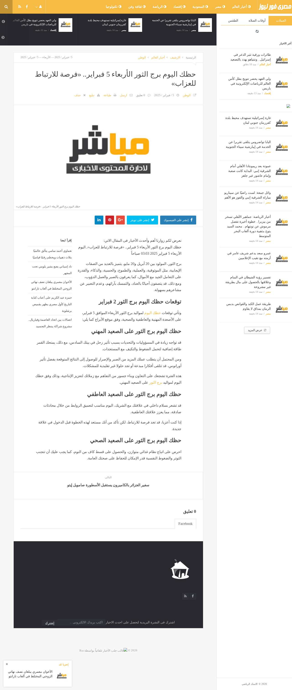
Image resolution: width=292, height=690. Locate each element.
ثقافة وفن (135, 6)
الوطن (142, 57)
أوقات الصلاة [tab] (257, 20)
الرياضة (158, 6)
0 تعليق (140, 95)
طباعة (107, 95)
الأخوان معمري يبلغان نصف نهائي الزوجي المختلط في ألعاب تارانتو (51, 285)
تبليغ (91, 95)
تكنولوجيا (112, 6)
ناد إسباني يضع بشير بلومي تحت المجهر (52, 269)
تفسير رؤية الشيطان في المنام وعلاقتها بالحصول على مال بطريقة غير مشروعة (248, 282)
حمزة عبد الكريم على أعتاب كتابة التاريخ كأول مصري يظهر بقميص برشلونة (51, 304)
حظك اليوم (152, 313)
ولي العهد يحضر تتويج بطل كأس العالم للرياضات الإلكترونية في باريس (249, 83)
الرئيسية (191, 57)
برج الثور (155, 382)
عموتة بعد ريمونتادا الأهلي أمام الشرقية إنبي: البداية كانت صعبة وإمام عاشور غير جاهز (249, 170)
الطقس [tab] (233, 20)
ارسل (123, 95)
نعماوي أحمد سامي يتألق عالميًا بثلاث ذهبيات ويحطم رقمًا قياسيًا (52, 254)
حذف (77, 95)
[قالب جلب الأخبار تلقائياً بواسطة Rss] (103, 650)
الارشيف (175, 57)
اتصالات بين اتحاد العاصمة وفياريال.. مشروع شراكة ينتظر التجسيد (50, 322)
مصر (219, 6)
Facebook (185, 524)
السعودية (199, 6)
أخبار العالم (240, 6)
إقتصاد (178, 6)
